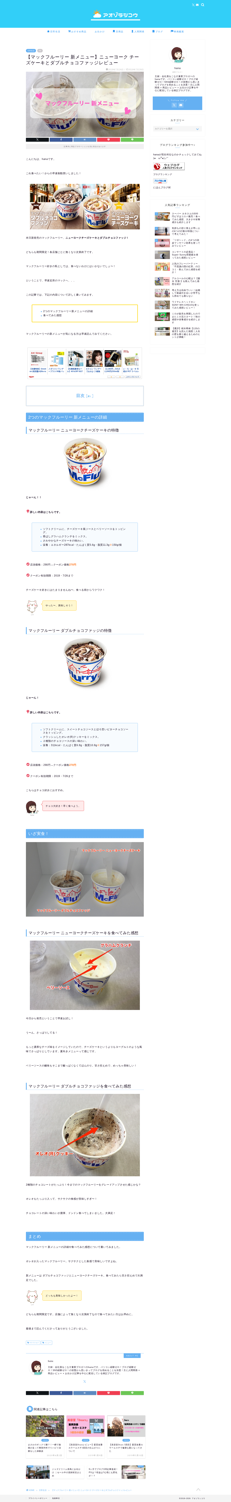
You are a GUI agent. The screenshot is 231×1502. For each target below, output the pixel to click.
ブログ (159, 31)
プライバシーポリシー (37, 1498)
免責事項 (56, 1498)
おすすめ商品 (78, 31)
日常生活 (55, 31)
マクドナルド (34, 1343)
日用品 (119, 31)
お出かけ (100, 31)
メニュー (47, 1343)
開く (90, 396)
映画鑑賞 (179, 31)
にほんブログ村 (162, 187)
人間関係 (139, 31)
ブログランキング (162, 174)
